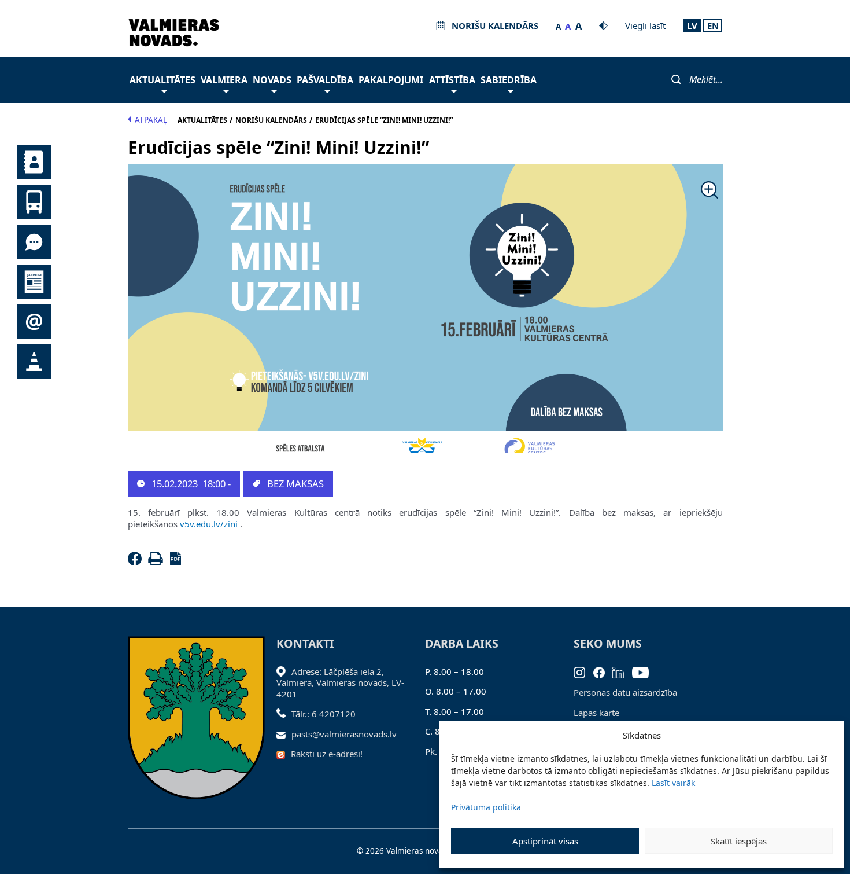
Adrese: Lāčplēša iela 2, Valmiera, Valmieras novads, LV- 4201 (340, 683)
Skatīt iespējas (739, 841)
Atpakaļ (151, 120)
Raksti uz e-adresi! (327, 753)
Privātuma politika (486, 807)
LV (692, 25)
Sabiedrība (509, 80)
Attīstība (452, 80)
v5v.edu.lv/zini (209, 524)
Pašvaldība (325, 80)
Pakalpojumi (391, 80)
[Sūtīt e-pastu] (284, 734)
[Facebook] (137, 562)
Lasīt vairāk (673, 782)
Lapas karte (596, 712)
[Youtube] (644, 671)
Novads (272, 80)
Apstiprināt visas (545, 841)
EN (713, 25)
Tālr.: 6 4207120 (323, 713)
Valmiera (224, 80)
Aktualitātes (162, 80)
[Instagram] (583, 671)
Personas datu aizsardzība (625, 692)
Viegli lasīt (645, 25)
